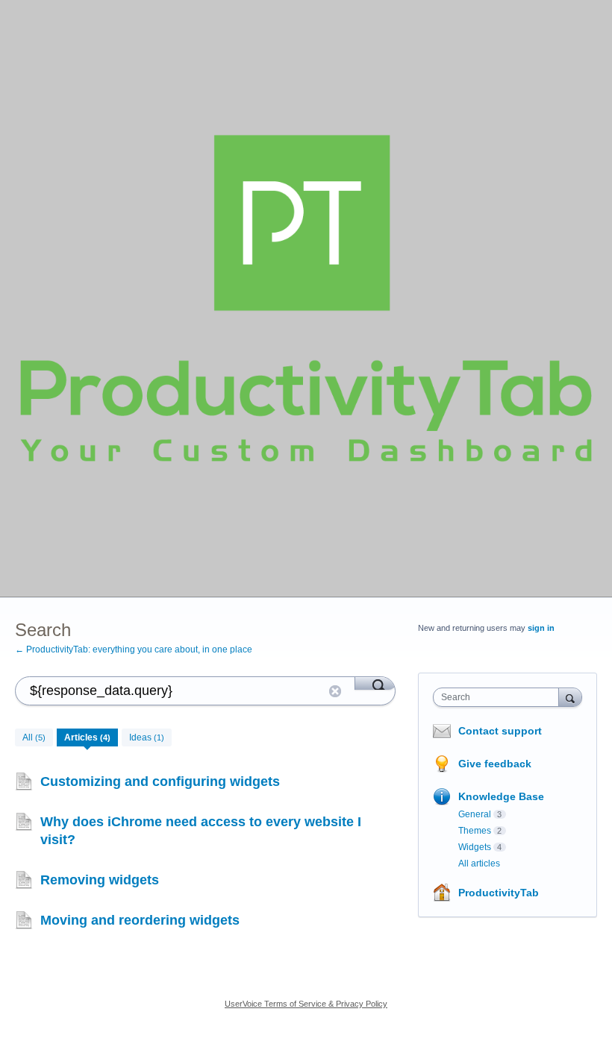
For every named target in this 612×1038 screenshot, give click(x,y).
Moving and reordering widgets (140, 920)
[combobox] (499, 697)
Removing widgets (99, 879)
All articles (479, 863)
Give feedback (494, 764)
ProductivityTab (498, 893)
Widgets (474, 847)
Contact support (500, 731)
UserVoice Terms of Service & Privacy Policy (306, 1003)
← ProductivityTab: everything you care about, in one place (133, 649)
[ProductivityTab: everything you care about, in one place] (306, 298)
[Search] (375, 683)
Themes (474, 830)
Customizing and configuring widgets (160, 781)
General (474, 814)
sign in (541, 627)
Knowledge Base (501, 796)
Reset (335, 691)
